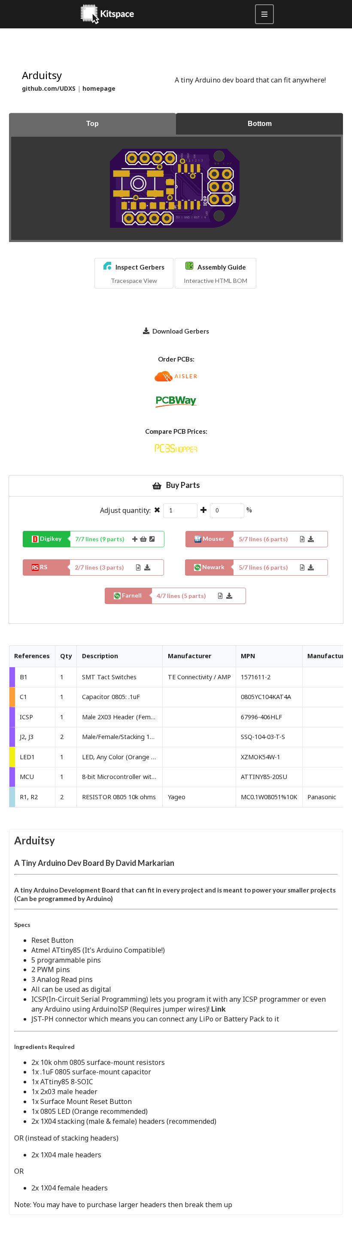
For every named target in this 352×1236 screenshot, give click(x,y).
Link (218, 1009)
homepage (98, 88)
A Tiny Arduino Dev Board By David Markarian (94, 863)
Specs (22, 924)
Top (92, 123)
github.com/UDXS (49, 88)
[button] (133, 273)
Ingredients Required (44, 1046)
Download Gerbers (180, 331)
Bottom (260, 123)
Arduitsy (34, 840)
